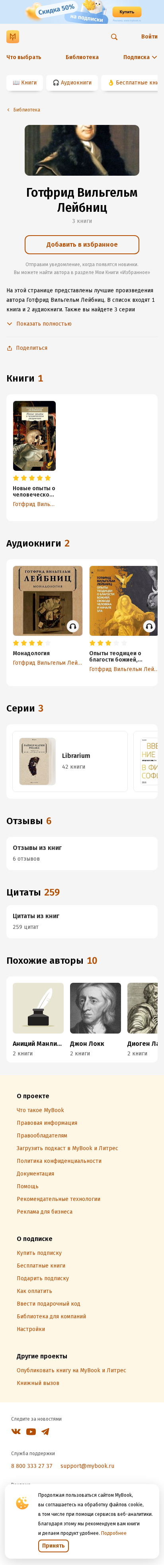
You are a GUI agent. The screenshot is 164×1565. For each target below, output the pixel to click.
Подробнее (114, 1533)
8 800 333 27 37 (32, 1466)
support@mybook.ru (87, 1466)
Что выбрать (23, 57)
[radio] (16, 478)
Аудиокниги (76, 82)
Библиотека (82, 57)
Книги (29, 82)
